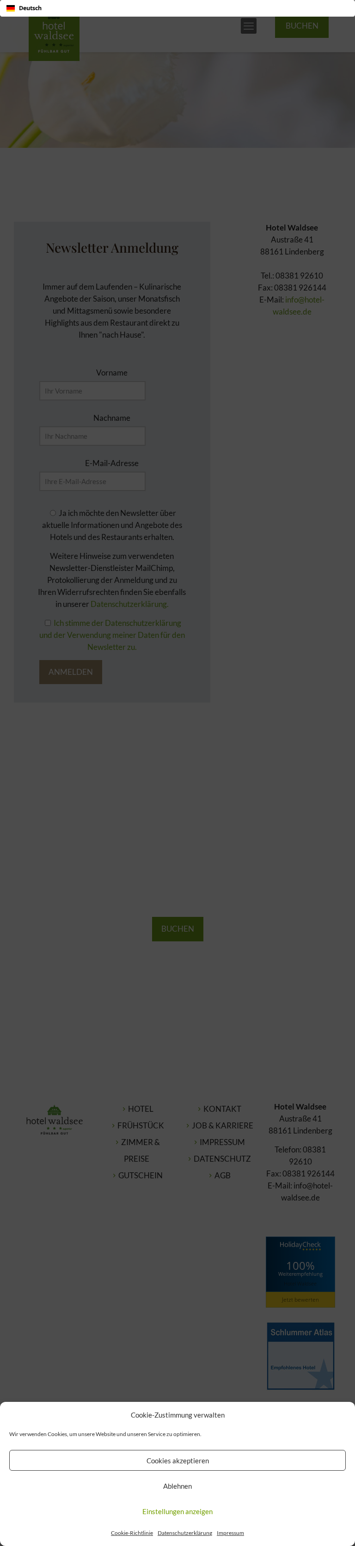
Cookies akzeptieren (178, 1460)
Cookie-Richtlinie (132, 1532)
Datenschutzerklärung (185, 1532)
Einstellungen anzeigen (177, 1511)
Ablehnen (177, 1486)
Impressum (230, 1532)
